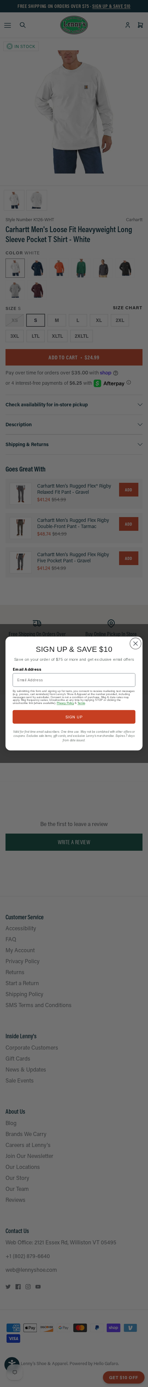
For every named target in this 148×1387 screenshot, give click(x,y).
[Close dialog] (135, 643)
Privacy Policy (65, 703)
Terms (81, 703)
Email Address (27, 669)
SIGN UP (73, 716)
